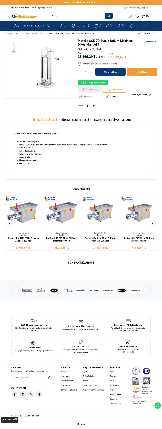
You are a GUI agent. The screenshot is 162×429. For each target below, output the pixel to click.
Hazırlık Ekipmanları (133, 26)
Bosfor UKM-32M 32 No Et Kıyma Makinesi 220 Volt (100, 239)
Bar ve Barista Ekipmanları (51, 26)
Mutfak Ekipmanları (110, 26)
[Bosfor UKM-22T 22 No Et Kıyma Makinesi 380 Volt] (62, 213)
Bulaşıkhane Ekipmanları (121, 26)
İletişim (33, 8)
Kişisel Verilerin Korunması (93, 390)
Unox (112, 381)
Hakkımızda (65, 376)
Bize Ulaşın (65, 385)
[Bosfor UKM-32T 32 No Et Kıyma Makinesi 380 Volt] (139, 213)
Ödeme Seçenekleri (75, 120)
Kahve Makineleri (17, 26)
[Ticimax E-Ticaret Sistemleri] (81, 424)
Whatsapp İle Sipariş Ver (95, 83)
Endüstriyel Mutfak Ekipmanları (98, 26)
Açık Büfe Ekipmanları (86, 26)
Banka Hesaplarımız (69, 390)
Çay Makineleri (28, 26)
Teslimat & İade (89, 381)
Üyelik (85, 372)
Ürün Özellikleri (45, 120)
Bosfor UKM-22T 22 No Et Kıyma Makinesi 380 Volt (61, 239)
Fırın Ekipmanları (40, 26)
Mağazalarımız (46, 8)
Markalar (14, 8)
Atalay (112, 390)
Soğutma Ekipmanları (75, 26)
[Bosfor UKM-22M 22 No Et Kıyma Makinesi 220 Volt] (23, 213)
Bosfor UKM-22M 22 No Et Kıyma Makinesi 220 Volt (23, 239)
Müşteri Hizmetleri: (137, 8)
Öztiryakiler (114, 385)
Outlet (145, 26)
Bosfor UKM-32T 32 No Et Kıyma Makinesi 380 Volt (139, 239)
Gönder (48, 377)
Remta (113, 376)
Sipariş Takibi (24, 8)
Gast (112, 372)
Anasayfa (65, 372)
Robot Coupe (115, 394)
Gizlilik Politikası (89, 376)
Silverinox (114, 399)
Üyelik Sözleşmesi (90, 385)
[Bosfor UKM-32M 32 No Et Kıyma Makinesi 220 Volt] (100, 213)
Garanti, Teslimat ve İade (112, 120)
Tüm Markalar (116, 404)
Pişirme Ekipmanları (63, 26)
